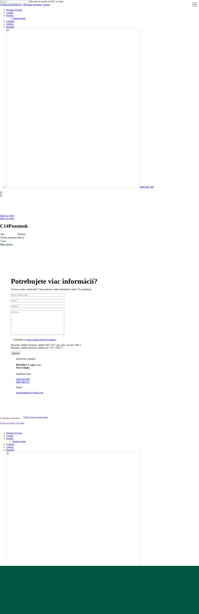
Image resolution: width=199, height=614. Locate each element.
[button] (6, 244)
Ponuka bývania (14, 433)
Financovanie (19, 441)
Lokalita (10, 444)
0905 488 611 (23, 382)
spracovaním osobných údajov (41, 339)
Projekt (9, 438)
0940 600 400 (23, 379)
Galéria (9, 447)
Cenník (9, 435)
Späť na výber (7, 215)
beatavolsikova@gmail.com (29, 392)
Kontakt (10, 450)
